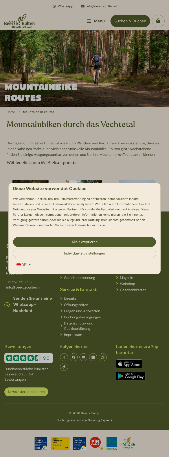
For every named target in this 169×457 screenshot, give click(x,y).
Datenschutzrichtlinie (90, 225)
